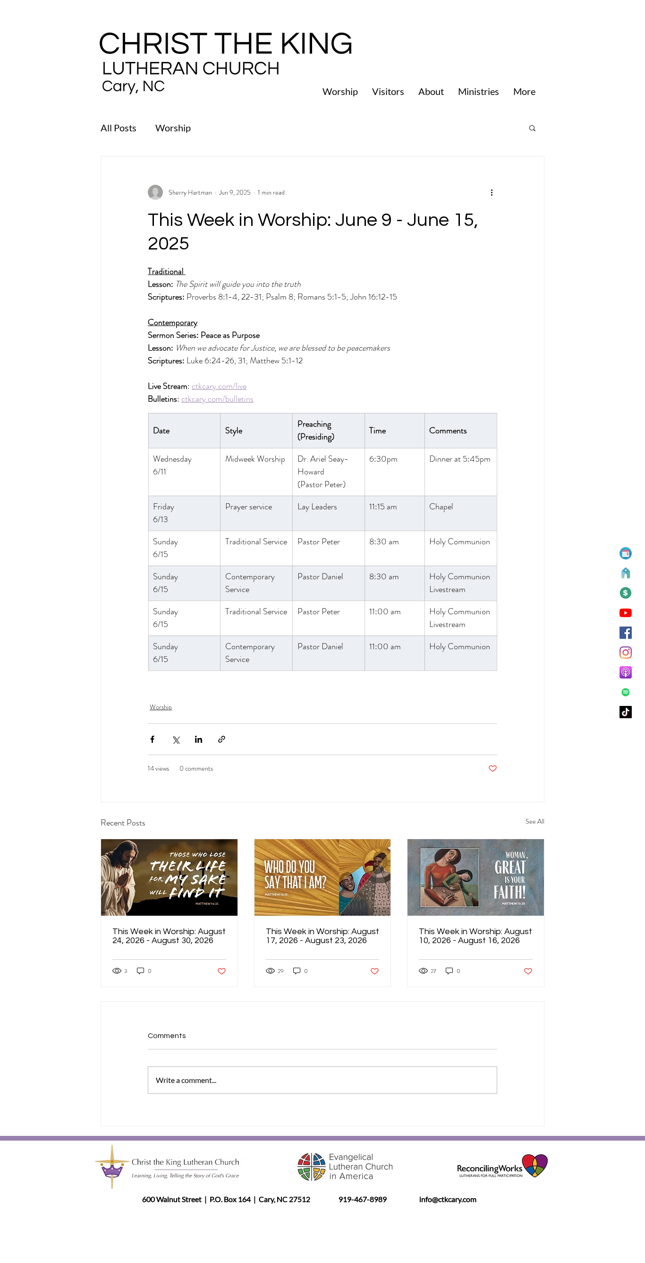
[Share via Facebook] (152, 739)
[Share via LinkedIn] (198, 739)
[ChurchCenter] (626, 573)
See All (535, 821)
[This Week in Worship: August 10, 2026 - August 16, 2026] (475, 877)
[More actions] (491, 192)
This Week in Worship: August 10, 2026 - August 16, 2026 (475, 936)
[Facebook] (626, 633)
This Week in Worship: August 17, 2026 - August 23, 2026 (322, 936)
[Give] (626, 593)
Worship (173, 127)
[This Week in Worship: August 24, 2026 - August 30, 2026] (169, 877)
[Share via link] (221, 739)
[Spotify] (626, 692)
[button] (532, 127)
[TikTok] (626, 712)
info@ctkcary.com (447, 1198)
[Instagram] (626, 652)
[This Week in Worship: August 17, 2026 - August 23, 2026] (323, 877)
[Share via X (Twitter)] (175, 739)
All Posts (118, 127)
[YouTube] (626, 613)
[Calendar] (626, 553)
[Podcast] (626, 672)
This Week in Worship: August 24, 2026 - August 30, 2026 (169, 936)
